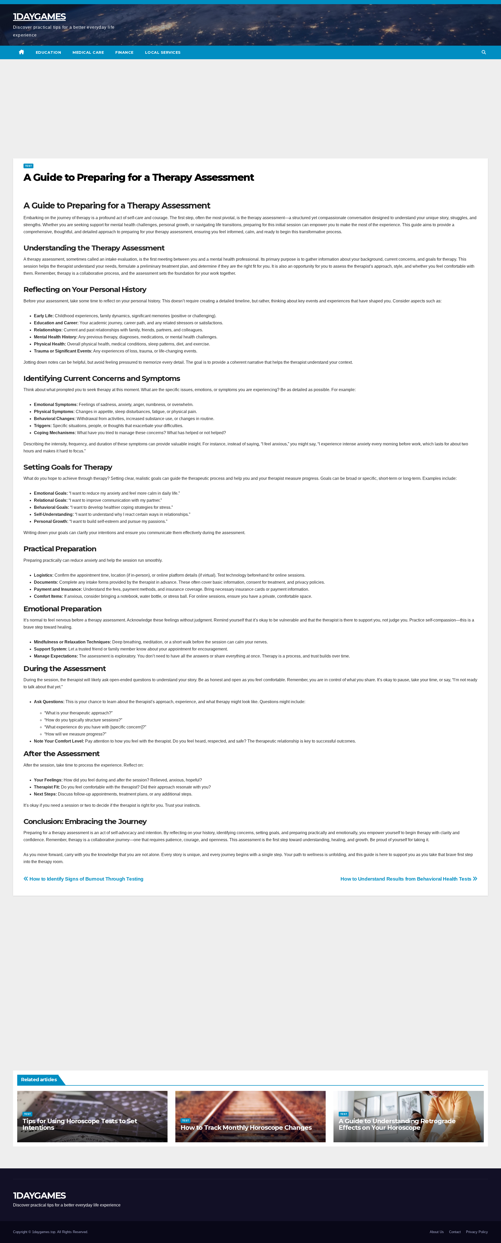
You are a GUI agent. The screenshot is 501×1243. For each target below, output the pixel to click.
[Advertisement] (250, 116)
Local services (163, 52)
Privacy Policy (477, 1232)
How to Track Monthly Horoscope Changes (246, 1127)
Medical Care (88, 52)
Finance (124, 52)
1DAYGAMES (39, 16)
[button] (484, 52)
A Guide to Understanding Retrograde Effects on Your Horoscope (397, 1124)
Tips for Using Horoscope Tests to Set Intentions (79, 1124)
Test (28, 165)
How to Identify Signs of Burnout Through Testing (86, 879)
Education (48, 52)
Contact (455, 1232)
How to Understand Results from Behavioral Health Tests (407, 879)
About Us (437, 1232)
